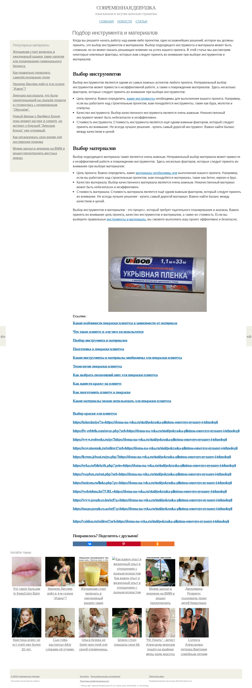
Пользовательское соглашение (105, 676)
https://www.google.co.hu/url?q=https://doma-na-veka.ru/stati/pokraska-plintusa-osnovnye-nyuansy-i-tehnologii (152, 499)
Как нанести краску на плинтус (97, 383)
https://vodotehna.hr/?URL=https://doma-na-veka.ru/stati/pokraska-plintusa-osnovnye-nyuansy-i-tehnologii (150, 491)
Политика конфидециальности (94, 681)
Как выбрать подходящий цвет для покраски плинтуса (115, 374)
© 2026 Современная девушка (25, 676)
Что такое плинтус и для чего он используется (108, 331)
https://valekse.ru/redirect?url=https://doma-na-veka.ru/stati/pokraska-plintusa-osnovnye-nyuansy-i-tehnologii (151, 521)
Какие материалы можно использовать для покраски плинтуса (122, 400)
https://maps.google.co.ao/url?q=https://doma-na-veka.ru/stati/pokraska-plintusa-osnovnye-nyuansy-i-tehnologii (152, 508)
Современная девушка (126, 7)
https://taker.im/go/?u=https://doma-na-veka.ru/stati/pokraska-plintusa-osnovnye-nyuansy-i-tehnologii (145, 422)
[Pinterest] (124, 544)
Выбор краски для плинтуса (95, 413)
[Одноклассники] (157, 544)
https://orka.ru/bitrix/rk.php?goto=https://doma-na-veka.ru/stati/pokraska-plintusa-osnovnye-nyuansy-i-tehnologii (154, 465)
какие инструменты (141, 98)
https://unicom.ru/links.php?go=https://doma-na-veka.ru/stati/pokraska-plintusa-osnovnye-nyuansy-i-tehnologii (152, 482)
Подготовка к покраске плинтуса (98, 348)
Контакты (84, 676)
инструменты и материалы (126, 219)
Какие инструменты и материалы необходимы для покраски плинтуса (127, 357)
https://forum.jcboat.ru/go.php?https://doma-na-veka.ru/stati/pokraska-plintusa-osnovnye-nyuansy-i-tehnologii (152, 456)
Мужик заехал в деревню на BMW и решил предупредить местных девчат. (39, 153)
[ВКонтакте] (90, 544)
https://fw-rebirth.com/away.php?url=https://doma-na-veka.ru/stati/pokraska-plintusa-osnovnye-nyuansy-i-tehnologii (156, 430)
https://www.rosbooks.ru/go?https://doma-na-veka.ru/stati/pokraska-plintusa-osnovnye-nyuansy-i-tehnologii (150, 439)
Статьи (141, 21)
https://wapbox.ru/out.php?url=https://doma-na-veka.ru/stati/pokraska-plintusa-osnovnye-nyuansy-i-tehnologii (152, 473)
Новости (124, 21)
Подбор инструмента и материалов (100, 340)
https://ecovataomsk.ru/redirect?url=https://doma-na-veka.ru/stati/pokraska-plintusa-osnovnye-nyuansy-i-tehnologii (155, 447)
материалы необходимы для (156, 172)
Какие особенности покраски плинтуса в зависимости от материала (125, 322)
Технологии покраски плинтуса (97, 366)
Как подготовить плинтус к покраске (101, 392)
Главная (106, 21)
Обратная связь (156, 676)
